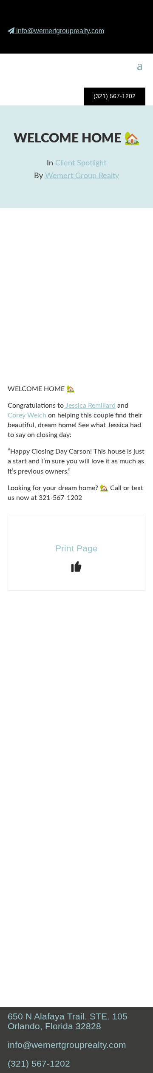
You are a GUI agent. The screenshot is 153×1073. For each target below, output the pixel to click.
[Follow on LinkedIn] (132, 42)
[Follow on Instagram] (112, 42)
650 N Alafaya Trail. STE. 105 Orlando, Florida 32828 (68, 1021)
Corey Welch (27, 415)
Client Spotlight (80, 163)
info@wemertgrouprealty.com (60, 30)
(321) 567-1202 (115, 96)
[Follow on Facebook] (92, 42)
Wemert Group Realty (82, 176)
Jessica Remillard (90, 405)
